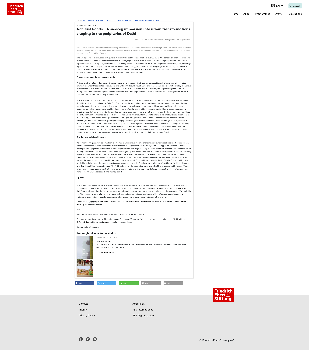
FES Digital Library (143, 315)
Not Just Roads (106, 202)
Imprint (83, 309)
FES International (142, 309)
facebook (148, 202)
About (246, 13)
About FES (138, 303)
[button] (84, 283)
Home (235, 13)
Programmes (262, 13)
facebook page (108, 222)
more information (106, 252)
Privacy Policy (87, 315)
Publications (294, 13)
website (133, 202)
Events (279, 13)
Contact (83, 303)
